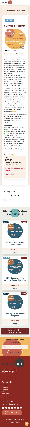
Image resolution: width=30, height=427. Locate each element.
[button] (11, 196)
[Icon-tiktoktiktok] (18, 408)
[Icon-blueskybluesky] (12, 408)
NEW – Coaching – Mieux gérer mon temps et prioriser (15, 279)
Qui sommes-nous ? (7, 385)
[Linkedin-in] (6, 408)
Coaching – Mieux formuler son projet (15, 315)
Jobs (3, 391)
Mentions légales (15, 422)
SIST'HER (9, 20)
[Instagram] (9, 408)
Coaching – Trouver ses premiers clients (15, 243)
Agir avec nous (6, 396)
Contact (4, 398)
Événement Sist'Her (15, 200)
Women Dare (5, 389)
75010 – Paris (10, 174)
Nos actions (5, 387)
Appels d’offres (5, 394)
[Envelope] (21, 408)
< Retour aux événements (15, 10)
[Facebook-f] (3, 408)
